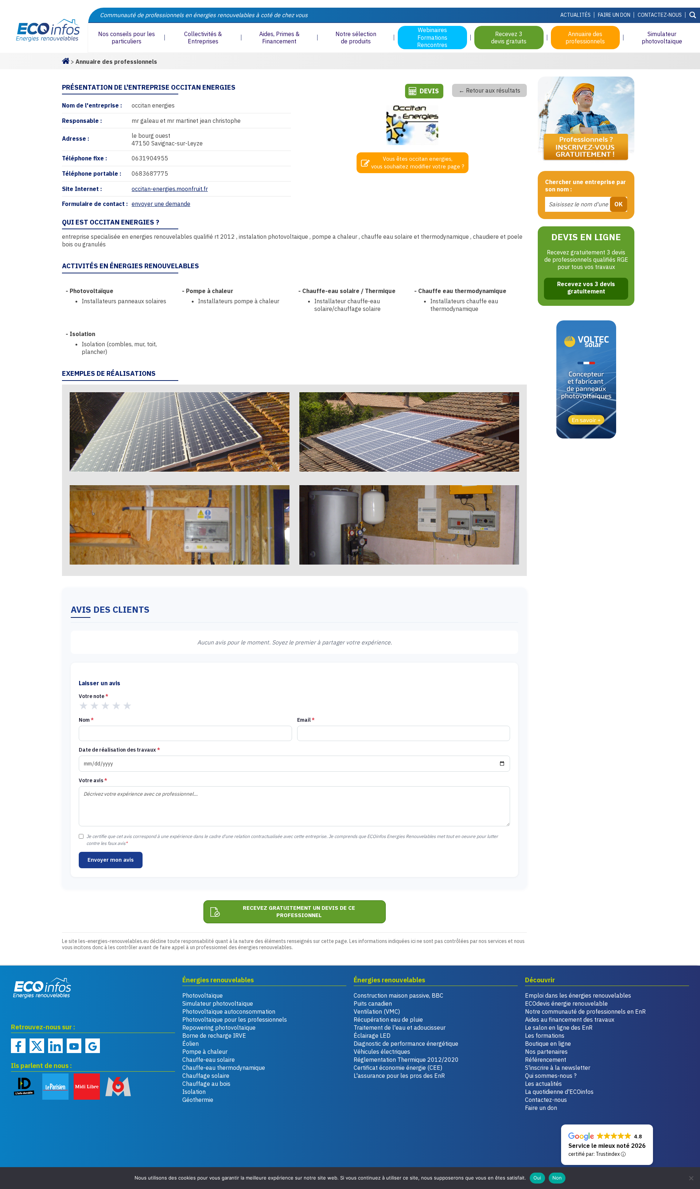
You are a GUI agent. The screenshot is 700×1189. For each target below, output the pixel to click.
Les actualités (543, 1083)
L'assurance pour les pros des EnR (399, 1075)
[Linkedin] (55, 1045)
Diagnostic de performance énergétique (406, 1043)
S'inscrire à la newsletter (557, 1067)
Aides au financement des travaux (569, 1019)
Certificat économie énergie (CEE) (398, 1067)
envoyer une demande (161, 203)
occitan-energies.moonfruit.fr (170, 188)
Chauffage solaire (205, 1075)
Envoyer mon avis (111, 859)
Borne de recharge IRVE (214, 1035)
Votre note (93, 696)
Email (306, 720)
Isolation (194, 1091)
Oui (537, 1178)
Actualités (575, 15)
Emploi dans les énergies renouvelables (578, 995)
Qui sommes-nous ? (550, 1075)
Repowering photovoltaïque (219, 1027)
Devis (429, 91)
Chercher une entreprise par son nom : (585, 185)
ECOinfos (44, 30)
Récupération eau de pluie (388, 1019)
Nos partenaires (546, 1051)
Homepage (65, 60)
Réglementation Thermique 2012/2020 (406, 1059)
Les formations (544, 1035)
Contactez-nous (660, 15)
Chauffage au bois (206, 1083)
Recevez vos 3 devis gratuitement (586, 287)
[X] (37, 1045)
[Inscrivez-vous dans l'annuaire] (586, 120)
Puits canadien (373, 1003)
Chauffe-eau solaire (208, 1059)
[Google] (92, 1045)
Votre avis (93, 780)
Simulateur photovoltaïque (217, 1003)
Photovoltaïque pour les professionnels (234, 1019)
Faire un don (614, 15)
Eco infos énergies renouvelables (42, 987)
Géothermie (197, 1099)
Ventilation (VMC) (377, 1011)
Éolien (190, 1043)
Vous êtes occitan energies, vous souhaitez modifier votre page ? (417, 162)
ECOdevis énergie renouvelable (566, 1003)
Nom (86, 720)
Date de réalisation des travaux (119, 749)
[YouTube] (74, 1045)
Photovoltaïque (202, 995)
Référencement (545, 1059)
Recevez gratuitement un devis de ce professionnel (299, 911)
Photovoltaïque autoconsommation (228, 1011)
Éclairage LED (372, 1035)
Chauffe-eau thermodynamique (223, 1067)
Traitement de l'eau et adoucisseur (400, 1027)
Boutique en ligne (548, 1043)
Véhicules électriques (382, 1051)
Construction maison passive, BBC (398, 995)
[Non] (691, 1178)
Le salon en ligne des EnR (558, 1027)
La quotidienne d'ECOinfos (559, 1091)
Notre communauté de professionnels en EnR (585, 1011)
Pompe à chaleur (205, 1051)
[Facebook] (18, 1045)
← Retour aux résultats (489, 90)
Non (557, 1178)
